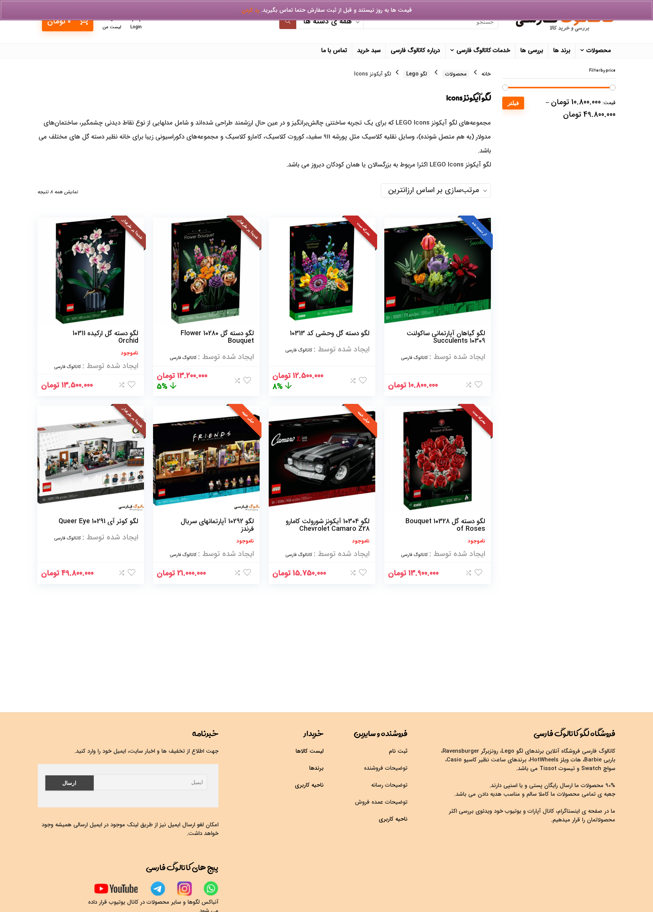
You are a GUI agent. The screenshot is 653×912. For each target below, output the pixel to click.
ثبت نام (398, 751)
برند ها (561, 50)
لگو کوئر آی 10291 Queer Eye (98, 521)
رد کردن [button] (250, 10)
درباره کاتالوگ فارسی (415, 50)
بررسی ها (531, 50)
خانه (486, 74)
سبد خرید (369, 50)
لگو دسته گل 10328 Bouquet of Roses (445, 525)
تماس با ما (334, 50)
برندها (316, 768)
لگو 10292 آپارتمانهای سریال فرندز (217, 525)
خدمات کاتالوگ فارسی (483, 50)
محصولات (598, 50)
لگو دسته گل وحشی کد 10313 (330, 333)
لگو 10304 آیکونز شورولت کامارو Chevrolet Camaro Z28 (328, 525)
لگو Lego (416, 74)
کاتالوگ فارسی (414, 357)
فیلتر (513, 103)
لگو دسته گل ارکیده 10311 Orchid (105, 337)
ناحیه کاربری (393, 819)
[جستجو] (287, 22)
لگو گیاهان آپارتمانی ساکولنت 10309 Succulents (446, 337)
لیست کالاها (309, 751)
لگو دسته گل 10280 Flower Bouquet (217, 337)
